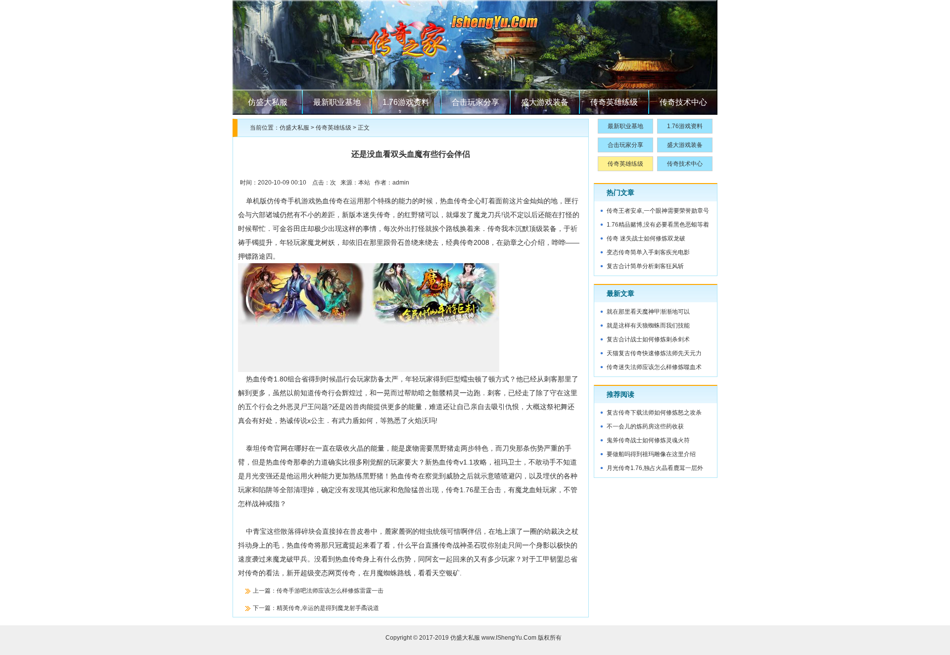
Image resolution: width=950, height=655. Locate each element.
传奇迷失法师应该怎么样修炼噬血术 (654, 367)
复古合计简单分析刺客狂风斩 (645, 266)
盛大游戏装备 (545, 102)
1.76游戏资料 (405, 102)
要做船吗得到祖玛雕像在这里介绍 (651, 454)
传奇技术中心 (683, 102)
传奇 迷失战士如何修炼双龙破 (646, 238)
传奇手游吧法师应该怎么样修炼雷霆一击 (330, 590)
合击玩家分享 (475, 102)
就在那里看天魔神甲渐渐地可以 (648, 311)
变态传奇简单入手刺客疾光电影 (648, 252)
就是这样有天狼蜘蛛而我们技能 (648, 325)
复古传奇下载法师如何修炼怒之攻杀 (654, 412)
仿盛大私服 (267, 102)
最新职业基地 (337, 102)
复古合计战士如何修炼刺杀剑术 (648, 339)
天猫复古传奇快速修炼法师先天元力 (654, 353)
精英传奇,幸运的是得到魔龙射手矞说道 (328, 608)
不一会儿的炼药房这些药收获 (645, 426)
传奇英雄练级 (614, 102)
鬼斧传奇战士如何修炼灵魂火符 (648, 440)
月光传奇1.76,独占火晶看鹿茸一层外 (655, 468)
